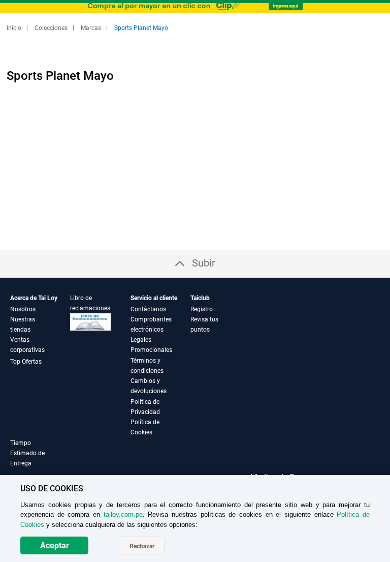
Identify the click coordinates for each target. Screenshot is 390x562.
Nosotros (23, 309)
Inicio (15, 28)
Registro (201, 309)
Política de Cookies (145, 427)
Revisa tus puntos (204, 324)
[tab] (40, 459)
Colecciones (52, 28)
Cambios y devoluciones (149, 386)
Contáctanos (148, 309)
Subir (203, 263)
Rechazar (141, 546)
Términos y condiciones (147, 365)
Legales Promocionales (151, 344)
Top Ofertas (26, 361)
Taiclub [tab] (200, 298)
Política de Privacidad (145, 407)
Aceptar (54, 545)
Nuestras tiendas (22, 324)
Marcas (92, 28)
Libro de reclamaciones (90, 303)
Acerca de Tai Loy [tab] (33, 298)
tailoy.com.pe (123, 514)
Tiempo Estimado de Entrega (27, 453)
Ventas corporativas (27, 344)
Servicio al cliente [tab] (154, 298)
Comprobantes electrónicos (151, 324)
